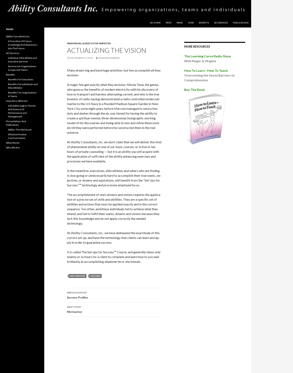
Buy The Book (194, 89)
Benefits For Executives (20, 79)
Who (168, 22)
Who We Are (13, 147)
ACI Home (155, 22)
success (95, 276)
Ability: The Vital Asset (19, 129)
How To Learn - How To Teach (206, 70)
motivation (77, 276)
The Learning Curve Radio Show (207, 56)
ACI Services (221, 22)
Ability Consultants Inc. (18, 36)
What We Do (12, 142)
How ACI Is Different (17, 100)
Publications (241, 22)
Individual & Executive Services (89, 43)
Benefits (204, 22)
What (180, 22)
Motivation (74, 309)
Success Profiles (77, 295)
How (191, 22)
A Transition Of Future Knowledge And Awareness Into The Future (22, 45)
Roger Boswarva (109, 57)
